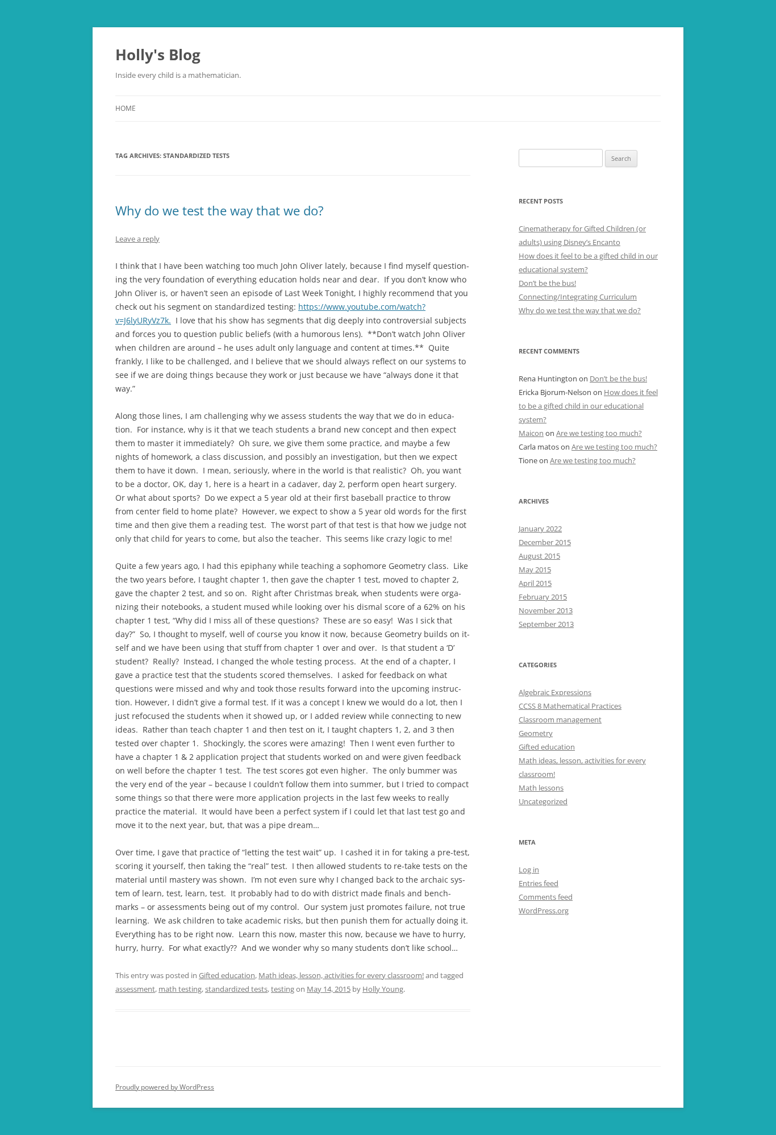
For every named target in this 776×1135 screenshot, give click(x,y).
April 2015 (535, 583)
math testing (180, 989)
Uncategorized (543, 801)
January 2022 (540, 528)
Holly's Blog (158, 54)
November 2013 (546, 610)
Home (125, 108)
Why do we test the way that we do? (219, 210)
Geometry (536, 733)
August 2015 (539, 556)
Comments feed (546, 897)
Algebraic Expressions (555, 692)
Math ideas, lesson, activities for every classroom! (341, 975)
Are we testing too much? (599, 433)
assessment (135, 989)
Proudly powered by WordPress (164, 1087)
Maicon (531, 433)
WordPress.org (544, 910)
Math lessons (541, 788)
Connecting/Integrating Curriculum (578, 297)
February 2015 (543, 597)
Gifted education (227, 975)
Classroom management (560, 719)
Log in (529, 869)
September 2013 (546, 624)
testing (282, 989)
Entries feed (538, 883)
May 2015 (535, 569)
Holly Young (382, 989)
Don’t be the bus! (547, 283)
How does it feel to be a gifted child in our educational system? (588, 406)
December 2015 (545, 542)
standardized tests (236, 989)
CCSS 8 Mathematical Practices (570, 706)
